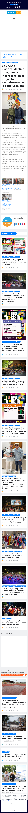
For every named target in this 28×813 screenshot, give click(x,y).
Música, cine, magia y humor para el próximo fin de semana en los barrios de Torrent (14, 623)
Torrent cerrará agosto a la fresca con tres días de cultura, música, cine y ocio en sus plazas (14, 262)
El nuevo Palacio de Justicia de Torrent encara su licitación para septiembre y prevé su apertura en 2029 (14, 789)
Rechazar (14, 807)
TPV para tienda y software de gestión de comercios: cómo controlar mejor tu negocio (14, 756)
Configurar (14, 810)
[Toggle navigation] (14, 18)
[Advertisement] (14, 34)
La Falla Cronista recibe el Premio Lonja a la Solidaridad (17, 186)
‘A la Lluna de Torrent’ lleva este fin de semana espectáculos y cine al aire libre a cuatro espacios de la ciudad (13, 348)
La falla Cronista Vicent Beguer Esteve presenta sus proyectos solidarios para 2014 (7, 187)
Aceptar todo (14, 803)
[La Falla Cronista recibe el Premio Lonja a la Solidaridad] (18, 181)
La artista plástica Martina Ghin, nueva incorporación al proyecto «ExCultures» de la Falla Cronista (13, 56)
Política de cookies (6, 800)
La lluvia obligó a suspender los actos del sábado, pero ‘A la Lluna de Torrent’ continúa (14, 383)
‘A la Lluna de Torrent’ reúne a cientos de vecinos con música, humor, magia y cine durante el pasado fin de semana (14, 520)
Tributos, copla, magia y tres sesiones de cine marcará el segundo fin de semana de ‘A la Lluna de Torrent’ (13, 591)
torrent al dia (7, 89)
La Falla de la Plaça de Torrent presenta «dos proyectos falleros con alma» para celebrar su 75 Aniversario (7, 203)
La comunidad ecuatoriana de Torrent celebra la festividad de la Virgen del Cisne (13, 555)
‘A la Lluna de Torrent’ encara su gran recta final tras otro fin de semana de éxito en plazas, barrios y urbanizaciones (13, 297)
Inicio (3, 53)
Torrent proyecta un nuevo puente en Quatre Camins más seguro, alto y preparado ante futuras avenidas (14, 739)
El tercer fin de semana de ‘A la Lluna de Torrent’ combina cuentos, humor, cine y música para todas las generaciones (14, 430)
